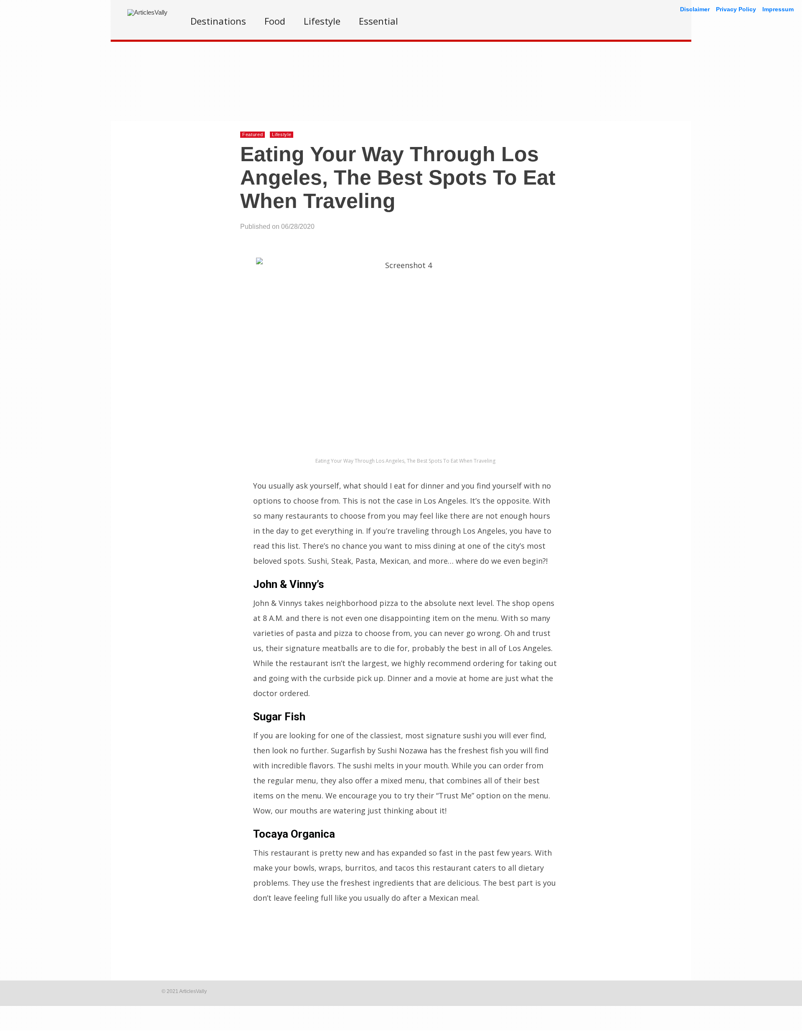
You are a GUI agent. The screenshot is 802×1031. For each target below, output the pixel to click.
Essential (378, 21)
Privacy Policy (736, 9)
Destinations (218, 21)
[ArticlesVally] (147, 12)
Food (274, 21)
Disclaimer (695, 9)
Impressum (778, 9)
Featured (252, 134)
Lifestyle (322, 21)
